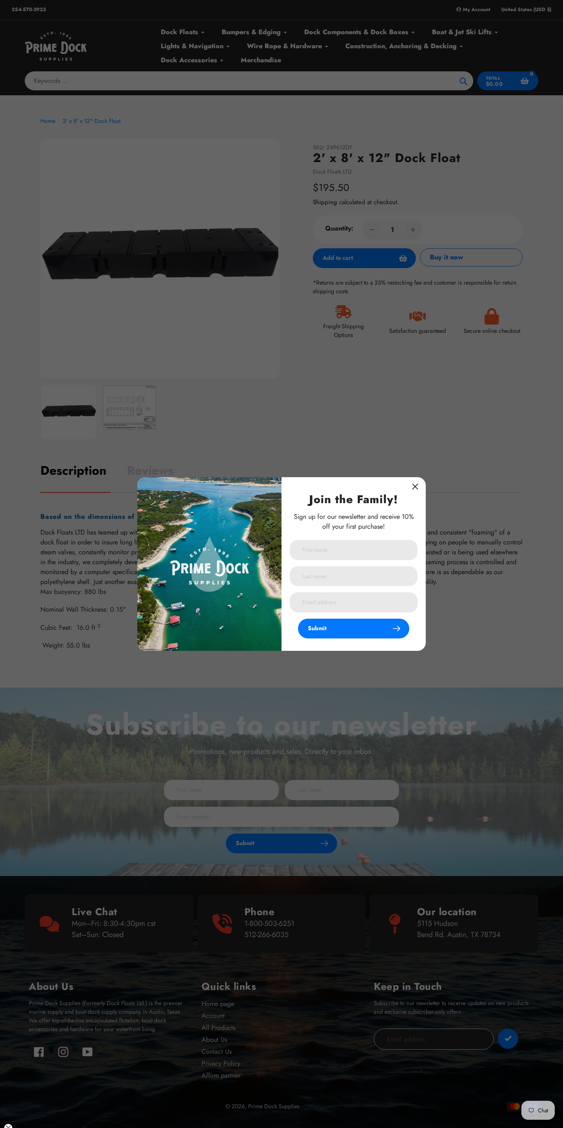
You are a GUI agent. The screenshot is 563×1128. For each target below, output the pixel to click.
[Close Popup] (415, 486)
